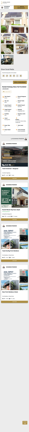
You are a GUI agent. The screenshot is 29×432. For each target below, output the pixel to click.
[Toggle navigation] (26, 2)
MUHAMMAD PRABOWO (11, 143)
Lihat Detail (14, 178)
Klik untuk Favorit (7, 91)
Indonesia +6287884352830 (21, 7)
